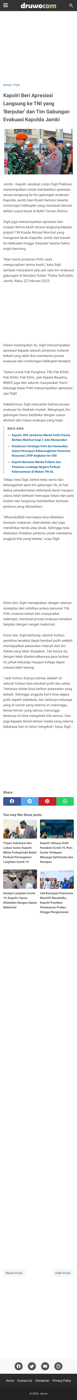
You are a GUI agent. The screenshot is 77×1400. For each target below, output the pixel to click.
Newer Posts (14, 1273)
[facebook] (12, 801)
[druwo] (38, 5)
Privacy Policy (62, 1380)
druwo (43, 1393)
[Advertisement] (38, 47)
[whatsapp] (65, 801)
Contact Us (24, 1380)
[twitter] (30, 801)
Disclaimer (42, 1380)
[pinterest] (47, 801)
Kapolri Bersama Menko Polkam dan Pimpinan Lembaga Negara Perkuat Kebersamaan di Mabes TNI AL (36, 466)
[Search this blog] (71, 5)
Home (10, 1380)
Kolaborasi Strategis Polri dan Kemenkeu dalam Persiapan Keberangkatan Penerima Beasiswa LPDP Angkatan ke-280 (41, 450)
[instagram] (58, 1366)
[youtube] (45, 1366)
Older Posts (63, 1273)
